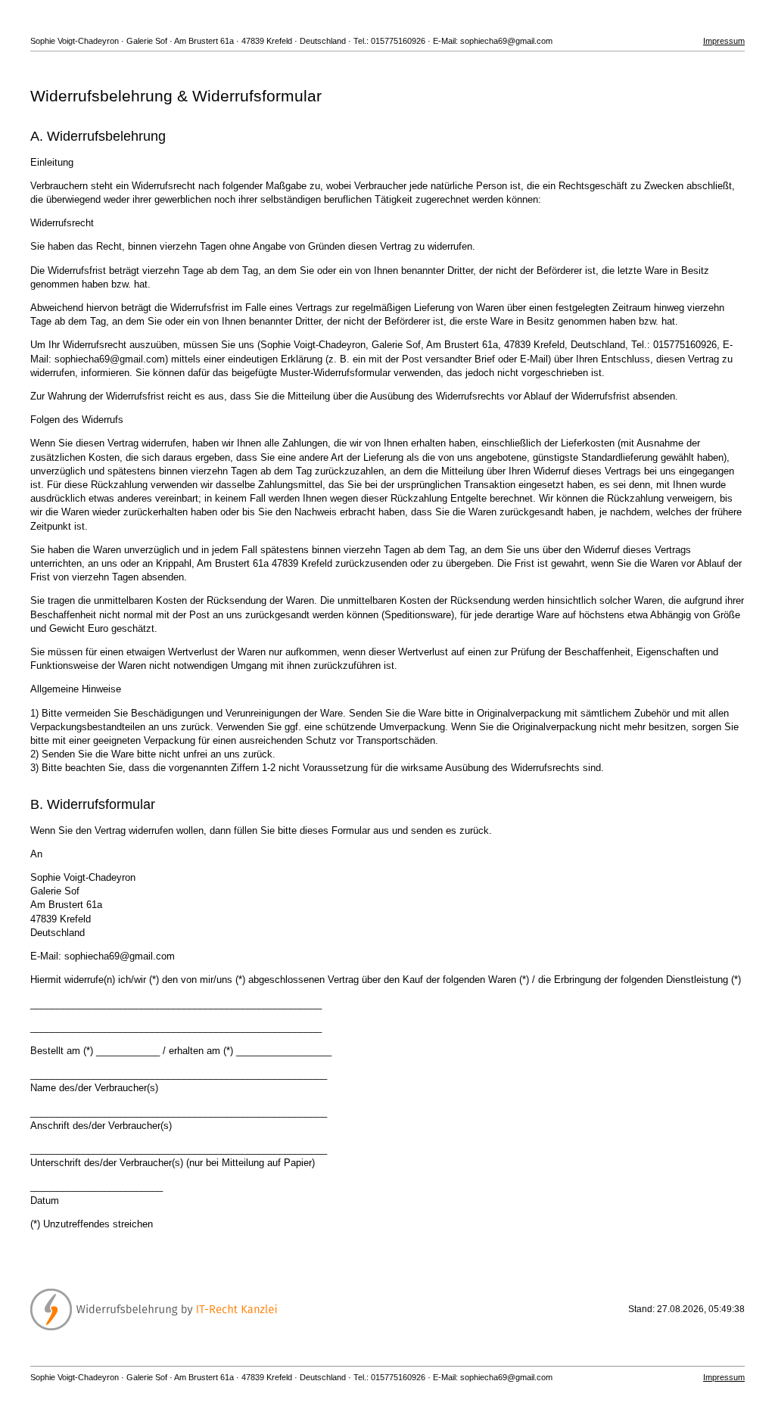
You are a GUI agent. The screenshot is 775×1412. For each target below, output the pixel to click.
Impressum (724, 40)
